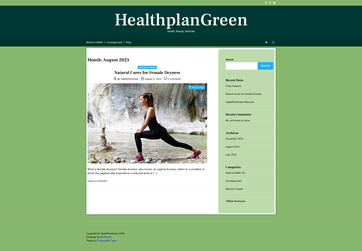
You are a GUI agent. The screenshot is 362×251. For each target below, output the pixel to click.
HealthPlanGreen (129, 78)
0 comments (174, 78)
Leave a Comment (97, 180)
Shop (128, 42)
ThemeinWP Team (107, 240)
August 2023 (232, 146)
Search (229, 59)
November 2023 (234, 138)
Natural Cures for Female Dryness (147, 72)
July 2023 (231, 154)
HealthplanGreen (181, 20)
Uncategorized (114, 42)
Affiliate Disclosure (235, 201)
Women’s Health (94, 42)
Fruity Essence (233, 86)
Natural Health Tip (235, 172)
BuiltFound (105, 237)
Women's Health (147, 67)
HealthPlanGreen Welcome (240, 102)
